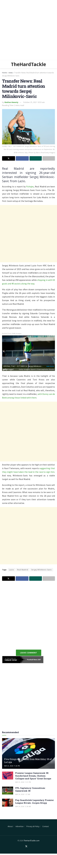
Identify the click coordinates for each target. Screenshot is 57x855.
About (10, 826)
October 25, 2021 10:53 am (34, 102)
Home (4, 72)
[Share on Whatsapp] (35, 158)
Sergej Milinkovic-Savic (41, 570)
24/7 (39, 659)
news (11, 72)
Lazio (11, 570)
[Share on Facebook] (22, 158)
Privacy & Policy (32, 826)
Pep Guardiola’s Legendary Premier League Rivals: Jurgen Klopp (34, 801)
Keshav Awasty (11, 102)
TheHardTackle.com (31, 840)
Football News (32, 659)
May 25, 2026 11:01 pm (23, 782)
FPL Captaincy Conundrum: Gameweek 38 (30, 789)
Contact (45, 826)
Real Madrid (22, 570)
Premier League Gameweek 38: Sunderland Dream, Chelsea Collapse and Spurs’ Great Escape (33, 776)
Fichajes (30, 186)
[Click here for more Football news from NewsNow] (13, 659)
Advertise (19, 826)
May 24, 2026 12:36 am (23, 806)
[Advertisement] (28, 30)
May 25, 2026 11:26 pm (12, 766)
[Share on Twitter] (8, 158)
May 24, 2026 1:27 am (22, 794)
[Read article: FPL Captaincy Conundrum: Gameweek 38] (7, 791)
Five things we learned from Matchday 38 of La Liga (28, 760)
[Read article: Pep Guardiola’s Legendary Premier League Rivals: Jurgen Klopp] (7, 803)
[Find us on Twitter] (26, 846)
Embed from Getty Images (11, 333)
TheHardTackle (28, 64)
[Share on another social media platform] (48, 158)
